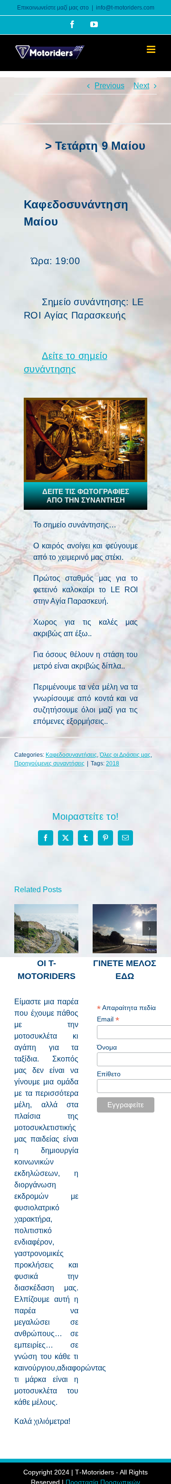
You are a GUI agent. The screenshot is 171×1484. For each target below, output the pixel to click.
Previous (109, 86)
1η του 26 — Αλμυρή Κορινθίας (115, 906)
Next (141, 86)
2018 (112, 763)
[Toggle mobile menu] (152, 49)
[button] (21, 928)
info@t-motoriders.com (125, 7)
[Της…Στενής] (46, 928)
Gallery (56, 912)
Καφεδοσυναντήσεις (71, 755)
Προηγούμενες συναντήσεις (49, 763)
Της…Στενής (36, 912)
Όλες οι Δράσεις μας (125, 755)
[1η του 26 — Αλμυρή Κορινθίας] (125, 928)
